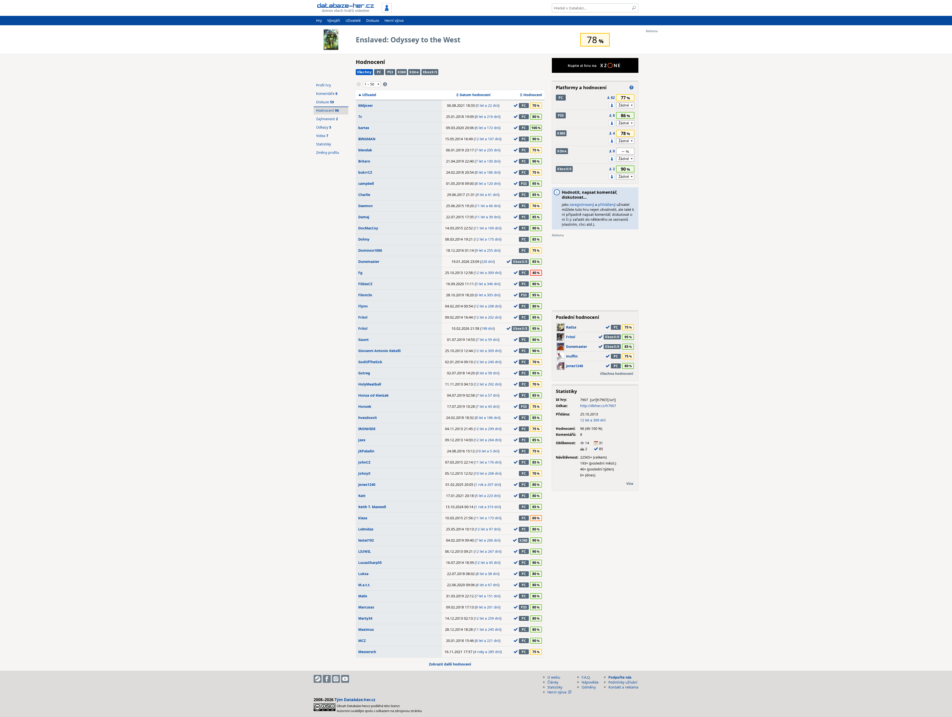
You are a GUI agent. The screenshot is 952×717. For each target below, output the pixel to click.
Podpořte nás (619, 677)
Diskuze (372, 20)
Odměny (589, 687)
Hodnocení (532, 95)
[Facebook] (327, 679)
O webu (553, 677)
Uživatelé (353, 20)
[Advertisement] (665, 107)
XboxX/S (430, 72)
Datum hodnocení (475, 95)
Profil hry (323, 85)
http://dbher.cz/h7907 (598, 405)
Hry (319, 20)
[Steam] (318, 679)
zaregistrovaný (581, 204)
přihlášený (607, 204)
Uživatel (369, 95)
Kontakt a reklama (623, 687)
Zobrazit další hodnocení (450, 664)
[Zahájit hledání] (634, 8)
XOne (414, 72)
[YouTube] (345, 679)
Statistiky (323, 144)
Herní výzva (394, 20)
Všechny (364, 72)
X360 (402, 72)
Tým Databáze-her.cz (354, 699)
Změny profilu (327, 152)
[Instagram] (336, 679)
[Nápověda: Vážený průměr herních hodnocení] (631, 87)
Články (552, 682)
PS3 (390, 72)
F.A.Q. (586, 677)
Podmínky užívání (622, 682)
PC (379, 72)
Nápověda (590, 682)
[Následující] (385, 84)
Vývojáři (333, 20)
